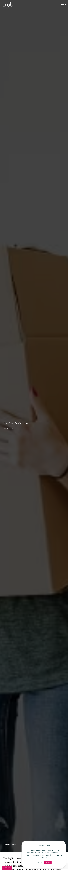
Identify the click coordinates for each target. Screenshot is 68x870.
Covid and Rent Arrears (15, 423)
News (14, 844)
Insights (6, 844)
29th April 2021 (8, 429)
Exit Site (7, 868)
